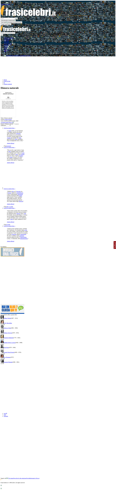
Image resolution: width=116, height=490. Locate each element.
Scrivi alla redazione (21, 478)
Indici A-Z (6, 50)
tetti (25, 213)
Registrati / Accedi (5, 4)
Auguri (6, 47)
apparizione (23, 234)
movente (18, 191)
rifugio (9, 192)
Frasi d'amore (7, 39)
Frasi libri (6, 42)
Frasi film (6, 41)
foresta (22, 154)
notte (10, 130)
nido (7, 206)
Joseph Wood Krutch (9, 352)
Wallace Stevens (8, 333)
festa (11, 157)
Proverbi (6, 45)
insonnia (8, 146)
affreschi (21, 201)
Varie (5, 48)
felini (20, 137)
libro (10, 151)
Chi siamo (10, 478)
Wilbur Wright (7, 318)
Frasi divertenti (8, 44)
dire (13, 191)
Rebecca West (7, 328)
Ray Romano (7, 357)
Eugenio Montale (8, 362)
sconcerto (14, 234)
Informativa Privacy (35, 478)
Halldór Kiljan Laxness (9, 342)
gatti (16, 139)
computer (18, 133)
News (14, 478)
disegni (18, 213)
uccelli (10, 206)
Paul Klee (6, 347)
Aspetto (9, 137)
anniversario (23, 237)
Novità (28, 478)
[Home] (56, 16)
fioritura (21, 155)
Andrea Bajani (8, 119)
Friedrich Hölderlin (8, 337)
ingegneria (20, 194)
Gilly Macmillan (8, 323)
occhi (25, 230)
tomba (20, 195)
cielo (11, 219)
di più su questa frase (9, 128)
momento (21, 235)
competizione (19, 192)
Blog (5, 51)
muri (23, 153)
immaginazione (24, 238)
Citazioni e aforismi (9, 38)
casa (17, 154)
